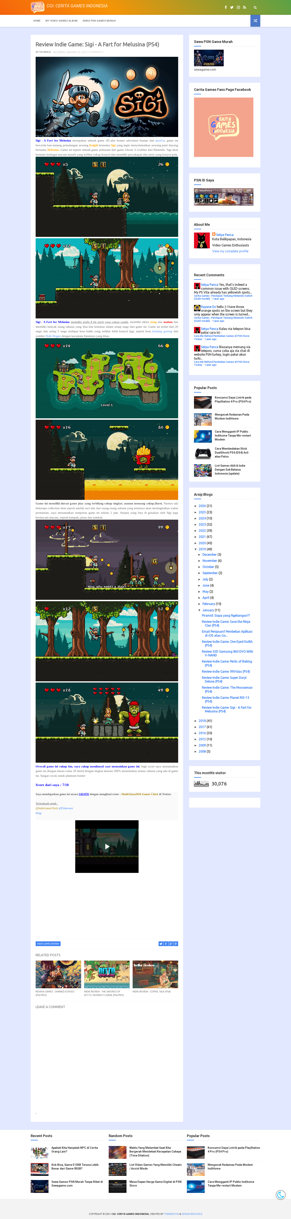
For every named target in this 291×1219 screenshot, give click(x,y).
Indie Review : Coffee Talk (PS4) (152, 991)
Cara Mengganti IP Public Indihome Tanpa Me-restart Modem (233, 435)
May (206, 591)
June (206, 585)
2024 (203, 518)
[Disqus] (107, 1061)
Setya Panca (225, 234)
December (210, 554)
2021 (203, 536)
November (210, 560)
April (206, 597)
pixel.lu (160, 140)
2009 (203, 745)
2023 (203, 524)
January (209, 610)
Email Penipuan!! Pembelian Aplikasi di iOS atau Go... (227, 633)
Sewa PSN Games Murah (99, 20)
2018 (203, 720)
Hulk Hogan (53, 336)
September (211, 573)
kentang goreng (162, 331)
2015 (203, 739)
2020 (203, 543)
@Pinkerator (66, 808)
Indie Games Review (48, 944)
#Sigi (39, 813)
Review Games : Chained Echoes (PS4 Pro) (55, 993)
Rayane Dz (208, 307)
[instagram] (238, 7)
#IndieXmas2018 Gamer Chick (139, 794)
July (206, 579)
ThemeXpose (171, 1214)
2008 (203, 751)
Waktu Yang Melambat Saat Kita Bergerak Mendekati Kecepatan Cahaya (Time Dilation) (155, 1151)
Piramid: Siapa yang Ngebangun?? (226, 615)
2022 (203, 530)
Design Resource (192, 1214)
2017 (203, 727)
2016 (203, 733)
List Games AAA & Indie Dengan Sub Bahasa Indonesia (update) (230, 469)
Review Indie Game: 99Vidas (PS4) (226, 671)
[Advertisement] (107, 906)
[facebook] (225, 7)
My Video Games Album (61, 20)
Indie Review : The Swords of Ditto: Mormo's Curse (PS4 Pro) (104, 993)
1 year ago (218, 298)
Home (36, 20)
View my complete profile (230, 251)
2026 (203, 506)
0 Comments (95, 52)
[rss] (244, 7)
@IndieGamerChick (47, 808)
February (209, 604)
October (209, 567)
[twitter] (231, 7)
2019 (203, 549)
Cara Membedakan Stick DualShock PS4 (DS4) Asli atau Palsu (231, 452)
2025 (203, 512)
